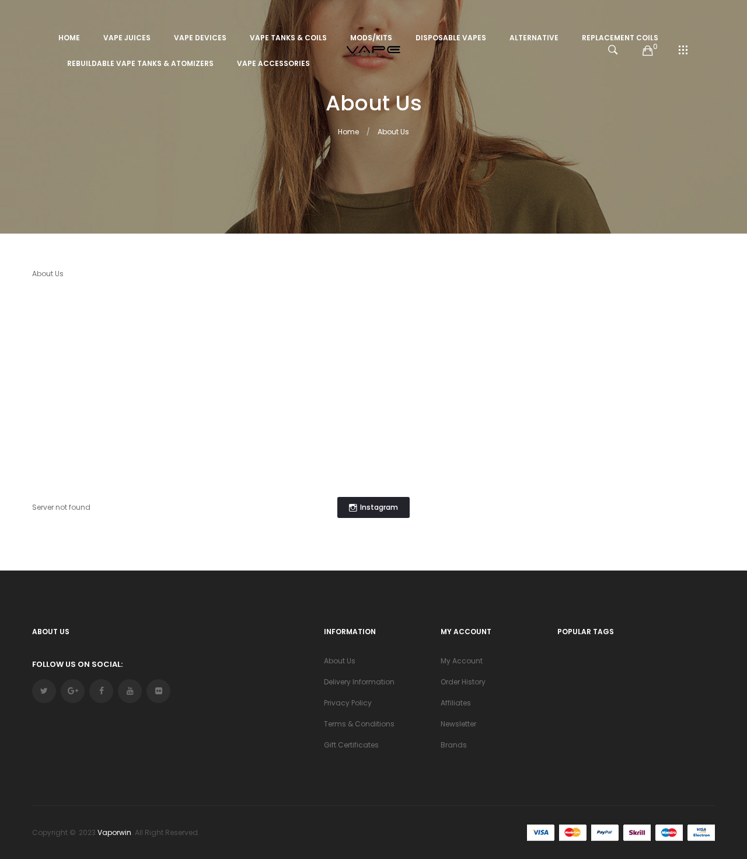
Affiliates (456, 703)
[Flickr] (158, 691)
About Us (393, 132)
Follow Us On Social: (77, 664)
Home (348, 132)
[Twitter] (44, 691)
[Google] (73, 691)
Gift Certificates (351, 745)
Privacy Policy (348, 703)
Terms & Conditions (359, 724)
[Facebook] (101, 691)
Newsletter (458, 724)
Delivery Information (359, 682)
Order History (463, 682)
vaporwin (114, 832)
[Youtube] (130, 691)
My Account (462, 661)
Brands (454, 745)
